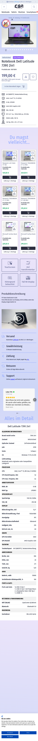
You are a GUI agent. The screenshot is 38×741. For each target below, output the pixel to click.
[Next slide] (36, 1)
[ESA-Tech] (19, 7)
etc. (28, 359)
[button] (5, 50)
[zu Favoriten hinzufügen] (33, 77)
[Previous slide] (1, 1)
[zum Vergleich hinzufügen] (26, 77)
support (12, 379)
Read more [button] (9, 407)
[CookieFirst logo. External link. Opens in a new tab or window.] (2, 716)
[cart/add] (10, 177)
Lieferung (16, 1)
